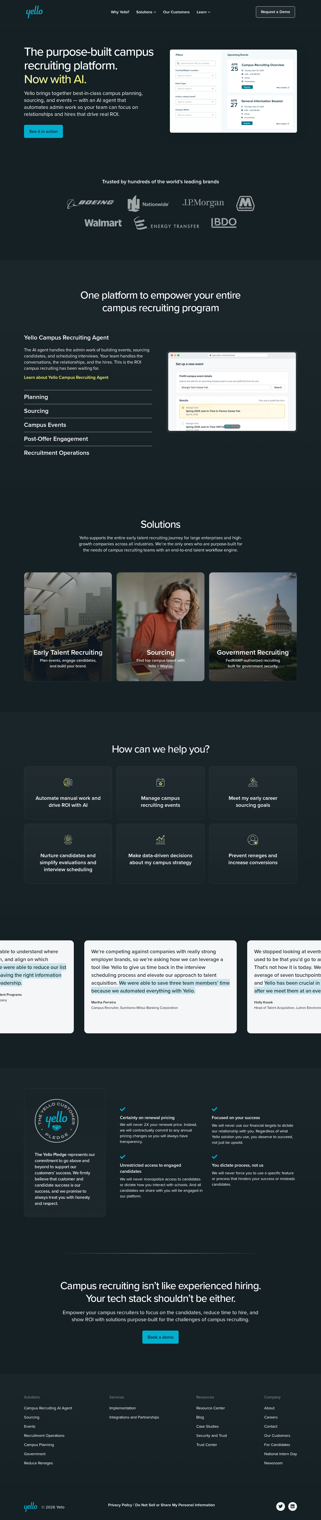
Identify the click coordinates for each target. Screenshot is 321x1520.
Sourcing (31, 1417)
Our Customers (176, 12)
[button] (88, 336)
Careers (271, 1417)
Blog (200, 1417)
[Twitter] (280, 1506)
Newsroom (273, 1463)
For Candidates (277, 1444)
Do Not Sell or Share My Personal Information (175, 1505)
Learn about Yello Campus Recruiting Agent (66, 377)
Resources (205, 1397)
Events (29, 1426)
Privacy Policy (120, 1505)
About (269, 1408)
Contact (270, 1426)
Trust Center (206, 1444)
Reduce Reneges (38, 1463)
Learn (202, 12)
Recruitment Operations (44, 1435)
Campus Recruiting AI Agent (48, 1408)
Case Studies (207, 1426)
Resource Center (210, 1408)
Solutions (144, 12)
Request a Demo (275, 11)
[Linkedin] (292, 1506)
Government (34, 1453)
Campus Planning (39, 1444)
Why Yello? (120, 12)
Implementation (122, 1408)
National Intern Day (280, 1453)
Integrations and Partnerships (134, 1417)
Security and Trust (211, 1435)
